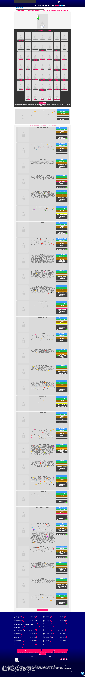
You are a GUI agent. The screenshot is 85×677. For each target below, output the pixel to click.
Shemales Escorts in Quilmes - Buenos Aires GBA (30, 9)
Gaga (42, 460)
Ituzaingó (32, 633)
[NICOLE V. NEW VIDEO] (28, 100)
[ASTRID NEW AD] (49, 70)
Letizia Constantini (42, 191)
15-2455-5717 (62, 381)
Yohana (42, 159)
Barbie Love (42, 302)
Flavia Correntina (42, 175)
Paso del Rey (62, 636)
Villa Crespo (18, 623)
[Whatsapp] (38, 19)
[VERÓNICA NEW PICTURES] (57, 100)
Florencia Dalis (42, 365)
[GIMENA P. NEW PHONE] (28, 90)
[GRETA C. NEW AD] (42, 70)
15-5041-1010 (62, 127)
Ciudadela (47, 630)
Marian (43, 110)
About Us (65, 652)
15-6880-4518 (62, 175)
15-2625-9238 (62, 444)
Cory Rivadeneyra (42, 270)
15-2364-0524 (62, 412)
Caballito (32, 616)
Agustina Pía (42, 492)
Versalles (61, 621)
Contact (62, 652)
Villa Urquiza (62, 623)
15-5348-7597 (62, 143)
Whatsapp (63, 111)
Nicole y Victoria (42, 207)
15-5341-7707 (62, 578)
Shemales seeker (50, 652)
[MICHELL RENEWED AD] (64, 70)
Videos (43, 5)
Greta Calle (42, 318)
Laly (42, 428)
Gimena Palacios (42, 523)
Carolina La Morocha (42, 349)
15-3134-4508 (62, 254)
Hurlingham (19, 633)
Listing (36, 5)
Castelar (32, 630)
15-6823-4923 (62, 523)
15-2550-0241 (62, 333)
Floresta (47, 617)
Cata (42, 578)
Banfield (61, 629)
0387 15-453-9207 (62, 207)
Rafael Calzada (48, 637)
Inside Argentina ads (27, 652)
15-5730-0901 (62, 317)
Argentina (18, 647)
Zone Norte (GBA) (19, 626)
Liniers (61, 617)
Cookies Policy (15, 675)
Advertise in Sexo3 (57, 652)
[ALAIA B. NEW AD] (35, 100)
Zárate (47, 641)
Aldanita (42, 594)
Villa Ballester (33, 641)
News (50, 5)
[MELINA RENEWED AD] (49, 90)
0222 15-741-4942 (62, 238)
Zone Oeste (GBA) (34, 626)
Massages (39, 5)
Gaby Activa (42, 476)
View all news (42, 102)
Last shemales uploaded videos (36, 650)
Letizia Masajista (42, 508)
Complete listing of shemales (25, 650)
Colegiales (47, 616)
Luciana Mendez (42, 444)
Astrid (42, 546)
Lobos (47, 634)
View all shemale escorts (42, 610)
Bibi (42, 143)
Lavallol (32, 634)
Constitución (19, 617)
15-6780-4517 (62, 222)
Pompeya (18, 620)
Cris (42, 223)
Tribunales (47, 621)
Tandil (47, 640)
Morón (47, 636)
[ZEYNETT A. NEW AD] (28, 70)
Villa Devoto (33, 623)
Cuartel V (61, 630)
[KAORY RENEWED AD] (35, 90)
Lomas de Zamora (63, 634)
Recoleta (32, 620)
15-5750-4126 (62, 594)
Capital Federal (19, 630)
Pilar (17, 637)
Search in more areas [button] (20, 7)
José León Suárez (48, 633)
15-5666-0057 (62, 546)
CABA (32, 629)
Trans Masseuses (20, 652)
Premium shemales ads (46, 650)
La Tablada (61, 633)
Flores (32, 617)
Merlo (18, 636)
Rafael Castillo (62, 637)
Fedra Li (42, 397)
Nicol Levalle (42, 238)
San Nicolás (18, 621)
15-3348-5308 (62, 365)
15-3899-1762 (62, 428)
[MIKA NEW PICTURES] (28, 80)
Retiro (47, 620)
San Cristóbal (62, 620)
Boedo (18, 616)
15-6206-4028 (62, 159)
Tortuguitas (62, 640)
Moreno (32, 636)
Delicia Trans (42, 128)
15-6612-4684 (62, 460)
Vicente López (19, 641)
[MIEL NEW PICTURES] (64, 90)
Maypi (42, 381)
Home (18, 650)
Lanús (18, 634)
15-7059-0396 (62, 476)
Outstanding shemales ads (54, 650)
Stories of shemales (34, 652)
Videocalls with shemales (42, 652)
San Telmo (32, 621)
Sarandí (32, 640)
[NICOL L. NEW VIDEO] (20, 90)
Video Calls (47, 5)
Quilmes (32, 637)
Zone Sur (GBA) (48, 626)
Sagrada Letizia (42, 286)
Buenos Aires (19, 629)
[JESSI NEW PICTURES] (35, 80)
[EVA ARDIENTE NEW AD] (49, 100)
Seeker (53, 5)
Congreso (61, 616)
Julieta (42, 254)
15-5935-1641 (62, 562)
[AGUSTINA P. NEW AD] (42, 100)
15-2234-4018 (62, 349)
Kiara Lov (42, 413)
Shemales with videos (63, 650)
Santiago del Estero (20, 640)
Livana (42, 333)
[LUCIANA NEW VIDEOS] (35, 70)
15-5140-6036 (63, 110)
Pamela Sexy (42, 562)
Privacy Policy (10, 675)
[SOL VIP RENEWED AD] (57, 90)
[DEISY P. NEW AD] (20, 70)
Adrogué (47, 629)
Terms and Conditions (4, 675)
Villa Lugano (47, 623)
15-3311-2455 (62, 270)
